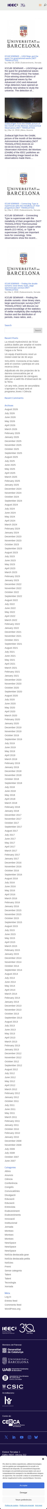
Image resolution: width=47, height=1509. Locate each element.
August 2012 (11, 1069)
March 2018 (11, 803)
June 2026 (10, 417)
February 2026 (12, 433)
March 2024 (11, 524)
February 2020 (12, 719)
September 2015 (13, 922)
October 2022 (12, 592)
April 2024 (10, 520)
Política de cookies (11, 1505)
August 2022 (11, 600)
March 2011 (11, 1117)
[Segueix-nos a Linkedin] (13, 1437)
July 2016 (10, 882)
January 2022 (12, 628)
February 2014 (12, 998)
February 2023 (12, 576)
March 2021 (11, 668)
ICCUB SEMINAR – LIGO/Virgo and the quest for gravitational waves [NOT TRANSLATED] (21, 58)
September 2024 (13, 500)
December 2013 (13, 1005)
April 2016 (10, 894)
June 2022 (10, 608)
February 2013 (12, 1045)
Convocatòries (12, 1191)
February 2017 (12, 854)
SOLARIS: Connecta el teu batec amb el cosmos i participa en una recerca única (22, 364)
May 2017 (10, 842)
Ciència (9, 1179)
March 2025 (11, 477)
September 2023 (13, 548)
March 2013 (11, 1041)
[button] (43, 1459)
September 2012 (13, 1065)
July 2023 (10, 556)
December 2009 (13, 1141)
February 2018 (12, 807)
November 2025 (13, 445)
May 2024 (10, 516)
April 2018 (10, 799)
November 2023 (13, 540)
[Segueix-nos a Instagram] (29, 1437)
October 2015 (12, 918)
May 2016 (10, 890)
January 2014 (12, 1002)
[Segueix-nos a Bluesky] (36, 1437)
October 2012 (12, 1061)
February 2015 (12, 950)
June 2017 (10, 838)
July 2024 (10, 508)
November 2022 (13, 588)
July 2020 (10, 699)
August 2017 (11, 830)
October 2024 (12, 496)
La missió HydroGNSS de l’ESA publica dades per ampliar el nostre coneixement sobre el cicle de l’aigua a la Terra (23, 346)
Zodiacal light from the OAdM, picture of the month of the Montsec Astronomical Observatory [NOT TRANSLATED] (23, 126)
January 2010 (12, 1137)
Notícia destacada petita (17, 1258)
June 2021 (10, 656)
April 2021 (10, 663)
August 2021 (11, 648)
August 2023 (11, 552)
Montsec (9, 1231)
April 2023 (10, 568)
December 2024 (13, 489)
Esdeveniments (27, 63)
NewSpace (10, 1243)
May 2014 (10, 986)
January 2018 (12, 811)
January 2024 (12, 532)
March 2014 (11, 993)
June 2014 (10, 982)
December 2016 (13, 862)
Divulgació (10, 1195)
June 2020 (10, 703)
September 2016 (13, 874)
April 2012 (10, 1085)
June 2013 (10, 1029)
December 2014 (13, 958)
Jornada (9, 1227)
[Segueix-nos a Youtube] (21, 1437)
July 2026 (10, 413)
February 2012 (12, 1093)
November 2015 (13, 914)
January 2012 (12, 1097)
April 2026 (10, 425)
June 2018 (10, 791)
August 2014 (11, 974)
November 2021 (13, 636)
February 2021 (12, 671)
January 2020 (12, 723)
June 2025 (10, 465)
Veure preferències (24, 1500)
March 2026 (11, 429)
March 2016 (11, 898)
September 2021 (13, 644)
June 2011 (10, 1109)
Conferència (11, 1183)
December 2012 (13, 1053)
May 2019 (10, 751)
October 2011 (12, 1101)
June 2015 (10, 934)
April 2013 (10, 1037)
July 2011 (10, 1105)
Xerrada (38, 63)
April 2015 (10, 942)
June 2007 (10, 1160)
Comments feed (13, 1305)
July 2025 (10, 461)
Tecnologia (10, 1282)
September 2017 (13, 826)
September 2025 (13, 453)
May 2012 (10, 1081)
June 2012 (10, 1077)
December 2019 (13, 727)
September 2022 (13, 596)
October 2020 (12, 687)
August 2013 (11, 1021)
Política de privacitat (27, 1505)
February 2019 (12, 763)
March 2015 (11, 946)
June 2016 (10, 886)
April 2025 (10, 473)
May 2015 (10, 938)
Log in (8, 1297)
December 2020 (13, 679)
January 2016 (12, 906)
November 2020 (13, 683)
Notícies (9, 1262)
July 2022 (10, 604)
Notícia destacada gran (17, 1254)
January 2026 (12, 437)
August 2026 (11, 409)
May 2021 (10, 660)
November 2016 (13, 866)
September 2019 (13, 739)
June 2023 (10, 560)
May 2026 (10, 421)
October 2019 (12, 735)
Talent (8, 1274)
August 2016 (11, 878)
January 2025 (12, 485)
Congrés (9, 1187)
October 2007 (12, 1157)
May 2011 (10, 1113)
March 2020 (11, 715)
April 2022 (10, 616)
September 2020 (13, 691)
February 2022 (12, 624)
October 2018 (12, 779)
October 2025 (12, 449)
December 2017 (13, 815)
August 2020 (11, 695)
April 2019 (10, 755)
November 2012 (13, 1057)
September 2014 (13, 970)
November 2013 (13, 1009)
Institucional (11, 1223)
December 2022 (13, 584)
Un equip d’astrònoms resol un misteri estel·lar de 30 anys (21, 355)
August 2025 (11, 457)
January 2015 (12, 954)
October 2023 (12, 544)
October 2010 (12, 1129)
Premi (8, 1266)
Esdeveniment (12, 1211)
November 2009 (13, 1145)
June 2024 (10, 512)
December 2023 (13, 536)
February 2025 (12, 481)
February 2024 (12, 528)
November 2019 (13, 731)
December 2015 (13, 910)
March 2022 (11, 620)
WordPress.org (12, 1309)
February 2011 (12, 1121)
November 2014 (13, 962)
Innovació (10, 1219)
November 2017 (13, 819)
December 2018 (13, 771)
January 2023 (12, 580)
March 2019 (11, 759)
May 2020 (10, 707)
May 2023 (10, 564)
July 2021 (10, 652)
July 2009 (10, 1149)
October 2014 (12, 966)
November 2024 (13, 493)
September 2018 (13, 783)
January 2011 (12, 1125)
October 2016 (12, 870)
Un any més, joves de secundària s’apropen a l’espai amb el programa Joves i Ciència (22, 388)
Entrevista (10, 1207)
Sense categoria (13, 1270)
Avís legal (38, 1505)
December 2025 (13, 441)
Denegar (23, 1492)
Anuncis (29, 130)
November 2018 (13, 775)
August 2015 (11, 926)
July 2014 (10, 978)
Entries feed (11, 1300)
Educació (9, 1199)
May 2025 (10, 469)
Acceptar (23, 1485)
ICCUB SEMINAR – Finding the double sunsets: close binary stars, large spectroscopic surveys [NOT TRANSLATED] (21, 287)
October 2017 (12, 823)
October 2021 (12, 640)
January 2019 (12, 767)
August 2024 (11, 504)
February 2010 (12, 1133)
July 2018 (10, 787)
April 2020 (10, 711)
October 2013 (12, 1013)
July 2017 (10, 835)
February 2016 (12, 902)
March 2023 (11, 572)
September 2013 (13, 1017)
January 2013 (12, 1049)
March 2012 (11, 1089)
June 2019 (10, 747)
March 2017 (11, 850)
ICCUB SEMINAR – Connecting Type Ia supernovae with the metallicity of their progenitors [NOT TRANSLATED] (22, 206)
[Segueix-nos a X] (6, 1437)
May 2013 (10, 1033)
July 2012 (10, 1073)
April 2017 (10, 846)
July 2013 (10, 1025)
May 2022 (10, 612)
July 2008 (10, 1153)
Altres (23, 130)
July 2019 (10, 743)
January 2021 (12, 675)
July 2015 (10, 930)
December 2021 (13, 632)
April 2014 (10, 990)
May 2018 (10, 795)
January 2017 (12, 858)
